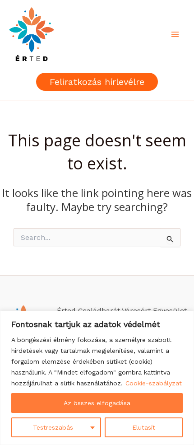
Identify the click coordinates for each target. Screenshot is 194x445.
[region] (97, 378)
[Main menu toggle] (175, 34)
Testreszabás (53, 427)
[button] (97, 82)
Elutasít (143, 427)
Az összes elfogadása (97, 403)
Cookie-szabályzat (153, 383)
